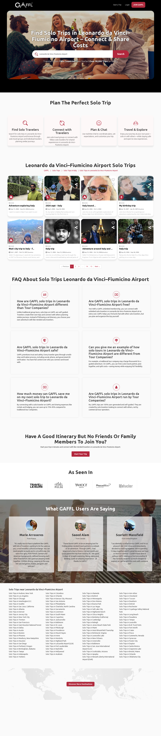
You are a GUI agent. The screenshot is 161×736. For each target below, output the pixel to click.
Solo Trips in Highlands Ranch (93, 612)
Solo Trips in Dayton (127, 644)
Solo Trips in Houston (17, 641)
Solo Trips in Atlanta (16, 609)
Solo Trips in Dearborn (128, 601)
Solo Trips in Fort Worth (128, 628)
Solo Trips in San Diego (18, 644)
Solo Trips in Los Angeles (18, 596)
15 (91, 266)
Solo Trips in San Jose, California (21, 607)
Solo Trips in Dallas (16, 628)
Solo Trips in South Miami (55, 614)
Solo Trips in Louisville (128, 622)
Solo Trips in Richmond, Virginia (94, 633)
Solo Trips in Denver (17, 612)
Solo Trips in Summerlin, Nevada (131, 636)
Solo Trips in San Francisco (19, 622)
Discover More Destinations (80, 684)
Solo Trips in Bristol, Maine (129, 651)
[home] (24, 5)
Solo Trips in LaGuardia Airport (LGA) (59, 644)
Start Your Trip (80, 454)
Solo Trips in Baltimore (54, 622)
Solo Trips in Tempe (127, 620)
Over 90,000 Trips (98, 61)
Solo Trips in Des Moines (92, 601)
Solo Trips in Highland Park (56, 641)
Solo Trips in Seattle (16, 604)
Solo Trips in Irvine (53, 636)
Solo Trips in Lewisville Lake (93, 636)
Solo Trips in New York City (19, 617)
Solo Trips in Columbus (55, 593)
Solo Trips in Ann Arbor (128, 593)
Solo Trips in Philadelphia (55, 604)
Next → (97, 266)
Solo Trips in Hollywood (55, 651)
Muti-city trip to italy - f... (21, 248)
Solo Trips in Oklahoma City (129, 657)
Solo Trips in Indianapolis (18, 654)
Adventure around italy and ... (97, 248)
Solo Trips (56, 171)
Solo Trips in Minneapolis (92, 599)
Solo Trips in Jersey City (18, 614)
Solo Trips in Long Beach (128, 614)
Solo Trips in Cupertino (54, 617)
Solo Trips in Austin (16, 630)
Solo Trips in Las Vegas (91, 607)
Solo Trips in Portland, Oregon (20, 646)
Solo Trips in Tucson (127, 599)
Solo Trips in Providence (55, 630)
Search (120, 54)
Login (127, 5)
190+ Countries (67, 61)
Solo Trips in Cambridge (91, 620)
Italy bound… (89, 205)
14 (87, 266)
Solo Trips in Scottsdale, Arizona (95, 651)
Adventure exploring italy (22, 205)
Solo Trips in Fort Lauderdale (57, 646)
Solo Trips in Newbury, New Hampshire (24, 638)
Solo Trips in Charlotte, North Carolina (60, 607)
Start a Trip (117, 5)
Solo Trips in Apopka (90, 654)
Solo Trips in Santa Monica (129, 646)
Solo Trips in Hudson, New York (21, 593)
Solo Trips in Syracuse (127, 638)
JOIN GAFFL (138, 5)
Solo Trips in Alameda (90, 593)
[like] (39, 180)
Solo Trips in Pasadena (128, 617)
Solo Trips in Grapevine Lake (130, 649)
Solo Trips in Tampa (16, 651)
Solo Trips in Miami (89, 628)
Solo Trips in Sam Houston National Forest (25, 625)
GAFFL (46, 171)
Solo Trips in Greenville (91, 641)
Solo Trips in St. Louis (54, 625)
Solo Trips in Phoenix (17, 636)
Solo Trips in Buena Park (91, 604)
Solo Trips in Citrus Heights (92, 614)
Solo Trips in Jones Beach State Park (96, 625)
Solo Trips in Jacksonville (55, 620)
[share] (39, 184)
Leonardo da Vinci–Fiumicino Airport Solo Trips (80, 165)
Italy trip (50, 248)
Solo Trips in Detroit (127, 604)
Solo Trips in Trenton (17, 620)
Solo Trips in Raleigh (90, 622)
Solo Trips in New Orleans (92, 638)
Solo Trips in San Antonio (55, 601)
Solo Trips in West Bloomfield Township (98, 630)
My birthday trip (127, 205)
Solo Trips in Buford (90, 596)
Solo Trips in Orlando (54, 596)
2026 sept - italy (54, 205)
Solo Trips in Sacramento (55, 609)
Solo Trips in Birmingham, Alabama (22, 649)
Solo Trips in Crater (126, 630)
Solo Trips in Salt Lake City (92, 609)
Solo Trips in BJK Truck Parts (130, 625)
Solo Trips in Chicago (17, 599)
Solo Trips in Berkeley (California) (95, 617)
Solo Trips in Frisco (126, 633)
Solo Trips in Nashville (54, 649)
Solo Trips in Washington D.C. (20, 601)
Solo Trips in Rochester (128, 607)
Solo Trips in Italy (70, 171)
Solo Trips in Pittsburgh (55, 628)
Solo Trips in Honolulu (54, 638)
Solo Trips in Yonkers (17, 657)
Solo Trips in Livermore (54, 612)
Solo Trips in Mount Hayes (56, 633)
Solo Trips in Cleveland (128, 596)
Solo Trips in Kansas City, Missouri (59, 599)
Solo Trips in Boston (16, 633)
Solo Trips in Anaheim (54, 654)
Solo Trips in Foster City (128, 641)
